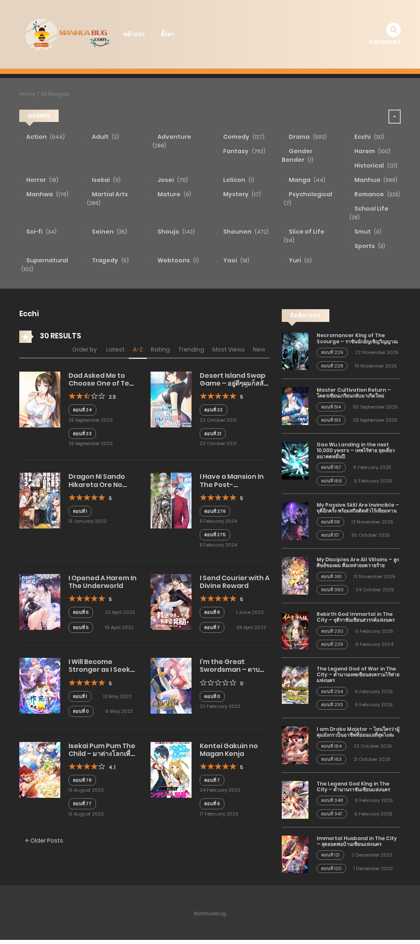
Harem (371, 151)
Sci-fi (41, 231)
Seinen (109, 231)
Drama (307, 137)
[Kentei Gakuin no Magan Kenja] (171, 769)
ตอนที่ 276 (215, 511)
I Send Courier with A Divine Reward (234, 581)
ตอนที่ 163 (331, 759)
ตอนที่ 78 (82, 780)
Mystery (241, 194)
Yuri (300, 260)
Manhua (375, 180)
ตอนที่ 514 (331, 407)
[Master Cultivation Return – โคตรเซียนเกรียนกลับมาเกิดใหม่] (295, 406)
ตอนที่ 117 (330, 535)
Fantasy (243, 151)
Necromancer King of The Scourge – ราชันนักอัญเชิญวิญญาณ (357, 338)
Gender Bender (297, 155)
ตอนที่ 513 (331, 420)
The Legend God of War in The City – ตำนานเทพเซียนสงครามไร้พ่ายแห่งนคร (358, 674)
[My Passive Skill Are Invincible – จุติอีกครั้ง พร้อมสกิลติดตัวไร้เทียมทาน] (295, 521)
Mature (173, 194)
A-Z (138, 349)
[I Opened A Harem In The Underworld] (39, 601)
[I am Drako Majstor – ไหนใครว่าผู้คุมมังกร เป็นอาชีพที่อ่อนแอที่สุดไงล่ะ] (295, 745)
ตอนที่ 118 (330, 522)
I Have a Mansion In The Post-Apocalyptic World (232, 484)
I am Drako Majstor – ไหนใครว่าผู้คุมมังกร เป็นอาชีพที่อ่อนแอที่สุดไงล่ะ (358, 732)
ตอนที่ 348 (332, 800)
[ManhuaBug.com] (66, 34)
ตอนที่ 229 (332, 352)
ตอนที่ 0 (81, 711)
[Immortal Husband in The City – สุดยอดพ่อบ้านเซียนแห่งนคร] (295, 854)
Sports (369, 246)
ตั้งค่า (167, 34)
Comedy (243, 137)
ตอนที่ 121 (330, 855)
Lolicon (238, 180)
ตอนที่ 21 (212, 433)
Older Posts (46, 840)
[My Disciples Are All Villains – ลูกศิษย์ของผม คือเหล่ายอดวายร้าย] (295, 575)
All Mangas (55, 93)
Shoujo (175, 231)
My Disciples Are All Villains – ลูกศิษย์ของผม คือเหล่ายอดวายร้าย (358, 562)
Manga (306, 180)
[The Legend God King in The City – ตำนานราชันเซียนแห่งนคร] (295, 799)
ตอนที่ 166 (331, 481)
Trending (191, 349)
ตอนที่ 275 (215, 534)
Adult (105, 137)
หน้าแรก (133, 34)
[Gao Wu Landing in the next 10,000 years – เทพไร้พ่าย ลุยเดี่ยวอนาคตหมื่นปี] (295, 460)
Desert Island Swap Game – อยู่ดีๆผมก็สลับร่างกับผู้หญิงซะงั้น (234, 383)
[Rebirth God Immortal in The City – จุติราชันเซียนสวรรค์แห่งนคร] (295, 630)
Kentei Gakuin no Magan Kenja (229, 749)
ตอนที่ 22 (213, 410)
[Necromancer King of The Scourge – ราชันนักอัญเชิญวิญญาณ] (295, 351)
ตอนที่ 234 (332, 691)
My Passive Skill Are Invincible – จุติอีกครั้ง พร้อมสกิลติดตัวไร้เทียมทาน (358, 507)
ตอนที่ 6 (81, 612)
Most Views (228, 349)
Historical (375, 165)
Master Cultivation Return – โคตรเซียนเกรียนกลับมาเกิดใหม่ (354, 392)
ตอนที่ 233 (332, 704)
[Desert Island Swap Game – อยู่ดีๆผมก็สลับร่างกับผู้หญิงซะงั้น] (171, 399)
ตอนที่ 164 (331, 746)
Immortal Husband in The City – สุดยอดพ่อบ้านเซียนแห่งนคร (357, 841)
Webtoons (177, 260)
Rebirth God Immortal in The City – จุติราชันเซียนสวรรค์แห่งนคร (356, 617)
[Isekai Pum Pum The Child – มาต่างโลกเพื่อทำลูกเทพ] (39, 769)
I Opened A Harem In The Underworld (102, 581)
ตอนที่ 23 (82, 433)
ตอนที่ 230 (332, 631)
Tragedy (110, 260)
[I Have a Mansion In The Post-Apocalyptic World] (171, 500)
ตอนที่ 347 (331, 814)
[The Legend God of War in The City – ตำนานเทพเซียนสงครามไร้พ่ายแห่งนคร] (295, 684)
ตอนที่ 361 (331, 576)
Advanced (385, 41)
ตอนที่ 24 (82, 410)
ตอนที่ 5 (81, 627)
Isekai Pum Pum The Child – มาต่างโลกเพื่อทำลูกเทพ (101, 753)
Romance (376, 194)
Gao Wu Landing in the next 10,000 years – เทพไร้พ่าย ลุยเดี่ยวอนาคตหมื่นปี (356, 450)
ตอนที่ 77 (82, 803)
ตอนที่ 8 (212, 612)
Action (45, 137)
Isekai (106, 180)
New (259, 349)
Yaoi (235, 260)
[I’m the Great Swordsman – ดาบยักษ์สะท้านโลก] (171, 685)
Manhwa (46, 194)
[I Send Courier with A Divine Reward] (171, 601)
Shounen (245, 231)
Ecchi (368, 137)
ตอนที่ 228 (332, 366)
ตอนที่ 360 (332, 589)
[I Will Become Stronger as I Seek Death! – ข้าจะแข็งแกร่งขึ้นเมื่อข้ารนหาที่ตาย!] (39, 685)
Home (27, 93)
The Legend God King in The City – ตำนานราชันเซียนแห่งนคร (353, 786)
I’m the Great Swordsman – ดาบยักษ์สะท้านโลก (230, 669)
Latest (115, 349)
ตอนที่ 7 (212, 627)
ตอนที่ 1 (80, 511)
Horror (41, 180)
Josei (172, 180)
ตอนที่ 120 (331, 868)
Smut (367, 231)
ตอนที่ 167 (331, 467)
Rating (160, 349)
